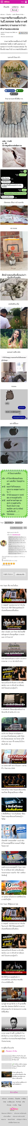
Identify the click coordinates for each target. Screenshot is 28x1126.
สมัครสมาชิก (20, 574)
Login (8, 574)
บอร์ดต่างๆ (15, 7)
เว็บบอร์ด (6, 7)
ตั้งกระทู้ (14, 10)
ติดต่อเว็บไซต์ (11, 1119)
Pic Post (18, 1102)
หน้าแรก (2, 14)
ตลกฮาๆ (18, 522)
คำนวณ (9, 1105)
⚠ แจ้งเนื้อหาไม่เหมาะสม (16, 527)
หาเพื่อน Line (11, 1102)
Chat (4, 1102)
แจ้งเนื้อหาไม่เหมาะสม (14, 1122)
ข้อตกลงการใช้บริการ (7, 1113)
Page (19, 1105)
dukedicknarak (9, 36)
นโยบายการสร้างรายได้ (19, 1116)
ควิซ (23, 1102)
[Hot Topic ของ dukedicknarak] (3, 546)
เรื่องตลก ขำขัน (11, 1051)
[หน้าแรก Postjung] (6, 1)
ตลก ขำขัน (8, 522)
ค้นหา (22, 7)
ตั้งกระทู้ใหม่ (14, 1092)
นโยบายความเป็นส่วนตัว (20, 1113)
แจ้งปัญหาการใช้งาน (22, 1119)
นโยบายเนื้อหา (7, 1116)
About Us (3, 1119)
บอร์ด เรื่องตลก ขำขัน (17, 14)
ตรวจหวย (10, 1098)
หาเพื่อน (23, 1098)
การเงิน (15, 1105)
